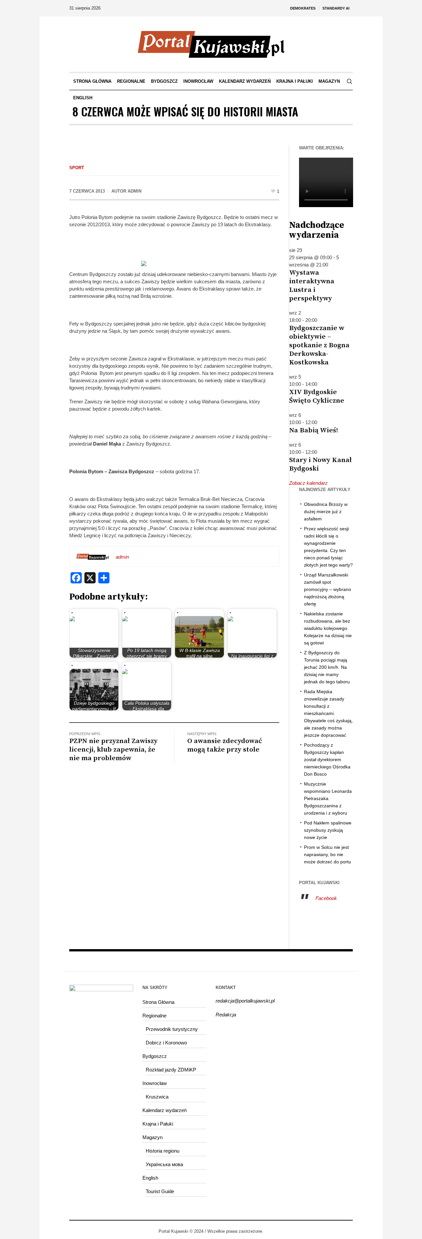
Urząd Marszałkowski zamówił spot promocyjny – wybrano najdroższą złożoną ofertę (327, 589)
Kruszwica (157, 1097)
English (150, 1178)
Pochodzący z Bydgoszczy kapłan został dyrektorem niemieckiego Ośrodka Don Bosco (327, 759)
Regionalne (154, 1015)
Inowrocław (154, 1083)
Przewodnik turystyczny (172, 1029)
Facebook (326, 898)
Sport (76, 167)
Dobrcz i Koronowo (166, 1042)
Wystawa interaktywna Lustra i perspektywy (311, 285)
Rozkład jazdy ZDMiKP (171, 1069)
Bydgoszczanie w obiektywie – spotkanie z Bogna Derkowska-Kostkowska (319, 345)
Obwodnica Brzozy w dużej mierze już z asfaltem (325, 511)
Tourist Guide (160, 1191)
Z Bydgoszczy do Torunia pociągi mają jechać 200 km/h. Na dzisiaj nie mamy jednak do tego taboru (327, 667)
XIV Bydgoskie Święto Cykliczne (316, 396)
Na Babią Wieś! (313, 430)
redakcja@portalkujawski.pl (245, 1001)
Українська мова (164, 1164)
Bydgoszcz (154, 1056)
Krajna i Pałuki (157, 1124)
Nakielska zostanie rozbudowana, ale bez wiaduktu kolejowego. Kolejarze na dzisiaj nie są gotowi (328, 628)
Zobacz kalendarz (308, 483)
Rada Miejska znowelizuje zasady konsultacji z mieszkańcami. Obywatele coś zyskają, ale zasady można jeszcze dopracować (328, 713)
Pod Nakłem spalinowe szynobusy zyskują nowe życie (327, 830)
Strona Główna (158, 1002)
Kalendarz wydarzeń (164, 1110)
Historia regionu (162, 1151)
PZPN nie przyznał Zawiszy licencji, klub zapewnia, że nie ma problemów (113, 749)
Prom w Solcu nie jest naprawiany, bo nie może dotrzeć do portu (327, 854)
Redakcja (226, 1014)
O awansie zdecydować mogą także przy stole (224, 745)
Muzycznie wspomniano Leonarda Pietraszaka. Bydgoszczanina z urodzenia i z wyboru (328, 798)
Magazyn (152, 1137)
